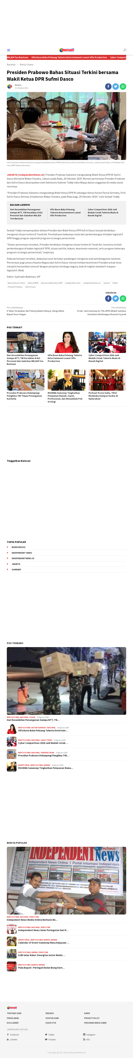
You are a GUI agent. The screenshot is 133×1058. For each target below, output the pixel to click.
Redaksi (50, 1013)
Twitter (51, 1034)
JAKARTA (12, 174)
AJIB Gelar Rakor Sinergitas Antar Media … (41, 955)
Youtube (52, 1039)
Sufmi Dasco (30, 287)
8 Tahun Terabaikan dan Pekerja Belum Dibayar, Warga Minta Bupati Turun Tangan (35, 311)
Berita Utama (13, 717)
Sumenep (16, 569)
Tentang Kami (14, 1013)
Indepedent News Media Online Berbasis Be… (32, 919)
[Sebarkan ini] (108, 86)
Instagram (90, 1034)
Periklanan (13, 1018)
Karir (87, 1013)
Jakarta (106, 283)
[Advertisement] (66, 22)
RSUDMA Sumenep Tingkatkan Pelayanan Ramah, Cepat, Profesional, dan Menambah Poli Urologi (65, 397)
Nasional (24, 717)
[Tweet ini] (115, 86)
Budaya (47, 940)
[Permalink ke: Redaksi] (10, 86)
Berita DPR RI (33, 283)
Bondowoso (18, 547)
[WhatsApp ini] (123, 86)
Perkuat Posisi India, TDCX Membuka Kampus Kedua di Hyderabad (103, 395)
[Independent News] (66, 49)
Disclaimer (12, 1022)
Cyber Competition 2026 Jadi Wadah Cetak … (43, 743)
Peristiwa (34, 917)
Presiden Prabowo (15, 287)
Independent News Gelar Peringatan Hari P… (43, 930)
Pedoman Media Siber (95, 1022)
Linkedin (13, 1039)
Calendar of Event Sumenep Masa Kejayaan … (43, 942)
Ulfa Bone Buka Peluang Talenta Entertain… (43, 730)
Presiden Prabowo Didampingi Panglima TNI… (43, 755)
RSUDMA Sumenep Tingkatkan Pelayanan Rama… (45, 768)
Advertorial (24, 765)
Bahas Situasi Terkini (16, 283)
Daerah (47, 765)
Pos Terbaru (15, 643)
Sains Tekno (46, 740)
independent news (72, 283)
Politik (115, 283)
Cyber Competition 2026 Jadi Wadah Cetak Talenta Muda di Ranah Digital (103, 212)
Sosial (32, 717)
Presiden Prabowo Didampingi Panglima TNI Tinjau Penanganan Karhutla (24, 395)
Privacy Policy (91, 1018)
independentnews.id (91, 283)
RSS (88, 1039)
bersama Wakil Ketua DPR (51, 283)
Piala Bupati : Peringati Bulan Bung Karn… (41, 967)
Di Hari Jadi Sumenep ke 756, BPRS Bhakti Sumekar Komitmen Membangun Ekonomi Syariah (101, 311)
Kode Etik (51, 1022)
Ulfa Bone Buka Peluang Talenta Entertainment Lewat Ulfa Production (48, 57)
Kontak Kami (52, 1018)
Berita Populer (17, 842)
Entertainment (38, 727)
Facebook (14, 1034)
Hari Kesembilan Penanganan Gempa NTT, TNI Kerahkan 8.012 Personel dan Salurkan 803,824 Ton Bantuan (26, 214)
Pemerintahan (47, 752)
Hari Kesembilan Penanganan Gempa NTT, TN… (33, 720)
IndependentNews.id (31, 174)
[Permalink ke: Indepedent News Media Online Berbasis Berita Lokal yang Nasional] (66, 880)
